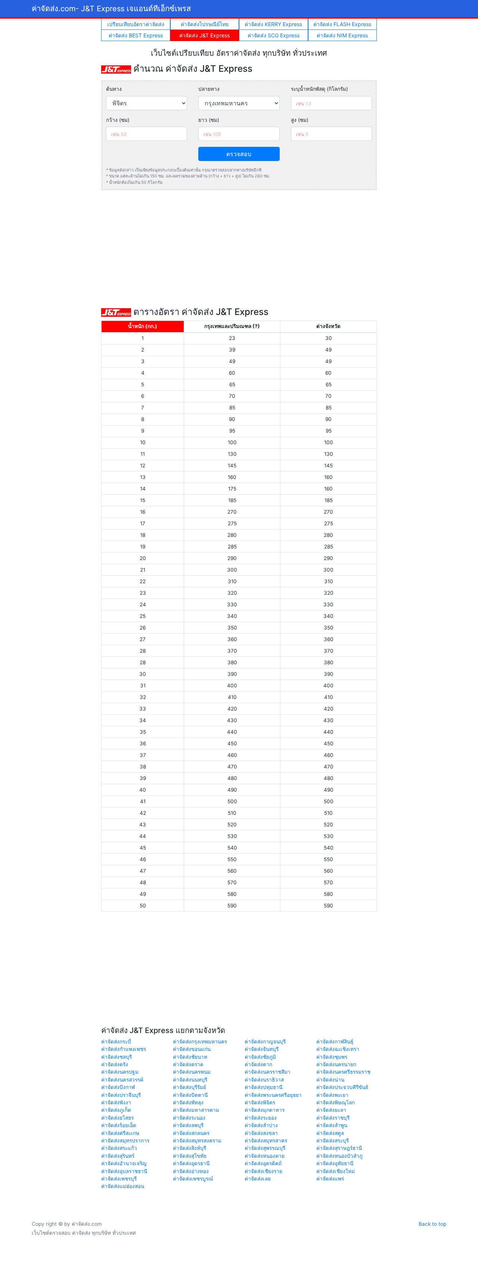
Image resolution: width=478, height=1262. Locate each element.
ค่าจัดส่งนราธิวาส (264, 1080)
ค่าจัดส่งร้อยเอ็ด (118, 1125)
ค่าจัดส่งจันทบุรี (262, 1049)
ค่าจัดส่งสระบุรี (332, 1141)
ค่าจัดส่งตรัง (114, 1064)
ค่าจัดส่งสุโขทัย (190, 1156)
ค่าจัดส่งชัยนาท (190, 1057)
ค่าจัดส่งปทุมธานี (263, 1087)
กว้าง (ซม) (118, 120)
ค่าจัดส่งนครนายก (336, 1064)
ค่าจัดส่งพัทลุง (188, 1102)
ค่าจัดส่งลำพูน (331, 1125)
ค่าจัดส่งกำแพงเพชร (123, 1049)
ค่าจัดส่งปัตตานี (190, 1095)
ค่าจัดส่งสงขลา (261, 1133)
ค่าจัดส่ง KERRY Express (273, 24)
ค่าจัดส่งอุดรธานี (191, 1163)
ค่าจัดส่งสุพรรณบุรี (265, 1148)
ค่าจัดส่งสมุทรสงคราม (197, 1141)
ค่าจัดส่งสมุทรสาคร (266, 1141)
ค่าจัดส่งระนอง (189, 1118)
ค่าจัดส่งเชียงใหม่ (335, 1171)
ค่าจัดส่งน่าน (330, 1080)
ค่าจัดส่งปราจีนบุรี (121, 1095)
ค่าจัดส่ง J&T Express (204, 35)
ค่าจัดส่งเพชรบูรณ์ (193, 1179)
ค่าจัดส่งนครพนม (192, 1072)
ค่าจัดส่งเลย (258, 1179)
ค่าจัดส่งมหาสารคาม (196, 1110)
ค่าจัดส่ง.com (111, 8)
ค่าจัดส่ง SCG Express (273, 35)
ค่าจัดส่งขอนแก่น (192, 1049)
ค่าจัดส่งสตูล (330, 1133)
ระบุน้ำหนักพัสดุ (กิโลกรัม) (319, 89)
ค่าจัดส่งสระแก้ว (119, 1148)
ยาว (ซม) (208, 120)
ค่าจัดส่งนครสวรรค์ (122, 1080)
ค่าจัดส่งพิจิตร (260, 1102)
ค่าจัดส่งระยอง (261, 1118)
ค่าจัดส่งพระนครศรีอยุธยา (273, 1095)
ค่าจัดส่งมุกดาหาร (265, 1110)
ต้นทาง (114, 89)
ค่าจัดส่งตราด (188, 1064)
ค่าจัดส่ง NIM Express (342, 35)
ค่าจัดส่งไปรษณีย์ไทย (205, 24)
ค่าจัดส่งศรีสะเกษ (120, 1133)
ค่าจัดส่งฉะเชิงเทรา (337, 1049)
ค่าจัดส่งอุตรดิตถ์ (263, 1163)
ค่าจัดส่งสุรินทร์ (117, 1156)
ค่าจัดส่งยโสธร (117, 1118)
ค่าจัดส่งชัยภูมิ (260, 1057)
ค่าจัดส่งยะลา (331, 1110)
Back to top (432, 1224)
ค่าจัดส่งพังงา (116, 1102)
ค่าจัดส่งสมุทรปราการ (125, 1141)
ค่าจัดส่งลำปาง (261, 1125)
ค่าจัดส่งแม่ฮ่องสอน (122, 1186)
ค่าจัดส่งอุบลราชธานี (124, 1171)
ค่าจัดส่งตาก (258, 1064)
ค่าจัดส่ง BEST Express (136, 35)
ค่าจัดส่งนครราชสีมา (268, 1072)
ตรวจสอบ (238, 154)
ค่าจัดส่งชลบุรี (116, 1057)
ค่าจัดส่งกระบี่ (116, 1042)
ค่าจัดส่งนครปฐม (120, 1072)
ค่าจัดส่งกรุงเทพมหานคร (200, 1042)
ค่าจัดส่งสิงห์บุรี (189, 1148)
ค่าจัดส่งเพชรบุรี (119, 1179)
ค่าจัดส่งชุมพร (331, 1057)
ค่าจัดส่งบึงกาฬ (118, 1087)
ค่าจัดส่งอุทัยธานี (334, 1163)
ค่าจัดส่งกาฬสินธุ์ (334, 1042)
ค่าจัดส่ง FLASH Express (342, 24)
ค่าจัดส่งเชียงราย (263, 1171)
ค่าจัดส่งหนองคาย (265, 1156)
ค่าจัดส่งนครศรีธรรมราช (343, 1072)
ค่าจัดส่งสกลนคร (191, 1133)
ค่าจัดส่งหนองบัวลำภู (339, 1156)
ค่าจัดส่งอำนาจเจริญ (124, 1163)
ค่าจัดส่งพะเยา (332, 1095)
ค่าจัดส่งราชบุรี (333, 1118)
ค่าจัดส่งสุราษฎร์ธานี (339, 1148)
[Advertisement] (239, 248)
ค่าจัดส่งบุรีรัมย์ (189, 1087)
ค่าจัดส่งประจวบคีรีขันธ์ (342, 1087)
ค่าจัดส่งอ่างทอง (191, 1171)
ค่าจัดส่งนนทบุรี (190, 1080)
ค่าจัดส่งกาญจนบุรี (265, 1042)
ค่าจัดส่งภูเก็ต (116, 1110)
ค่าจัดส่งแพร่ (330, 1179)
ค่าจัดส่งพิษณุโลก (335, 1102)
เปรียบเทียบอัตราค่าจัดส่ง (135, 24)
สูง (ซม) (299, 120)
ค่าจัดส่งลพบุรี (188, 1125)
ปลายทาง (209, 89)
